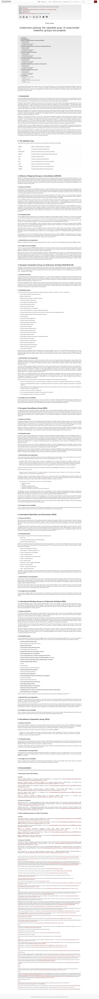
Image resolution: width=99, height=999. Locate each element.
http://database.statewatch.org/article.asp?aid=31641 (32, 927)
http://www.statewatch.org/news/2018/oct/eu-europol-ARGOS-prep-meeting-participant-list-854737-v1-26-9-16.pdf (60, 911)
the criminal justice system (51, 9)
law (29, 9)
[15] (21, 231)
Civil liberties (25, 9)
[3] (38, 114)
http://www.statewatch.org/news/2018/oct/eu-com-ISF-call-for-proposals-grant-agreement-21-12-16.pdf (47, 852)
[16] (54, 236)
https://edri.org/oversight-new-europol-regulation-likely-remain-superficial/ (60, 918)
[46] (68, 693)
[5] (59, 130)
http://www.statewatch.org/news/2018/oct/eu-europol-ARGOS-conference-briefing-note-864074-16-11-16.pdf (41, 783)
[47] (39, 701)
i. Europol (23, 77)
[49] (73, 727)
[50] (39, 734)
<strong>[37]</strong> (46, 477)
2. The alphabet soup (24, 39)
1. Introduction (23, 37)
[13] (37, 221)
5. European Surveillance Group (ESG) (28, 52)
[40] (55, 529)
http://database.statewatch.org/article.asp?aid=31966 (26, 876)
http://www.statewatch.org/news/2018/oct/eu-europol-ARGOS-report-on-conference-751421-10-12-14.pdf (40, 797)
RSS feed (38, 997)
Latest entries (54, 997)
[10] (63, 203)
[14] (60, 230)
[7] (42, 192)
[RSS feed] (73, 1)
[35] (74, 467)
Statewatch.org (26, 12)
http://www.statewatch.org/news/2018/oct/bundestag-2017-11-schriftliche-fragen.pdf (31, 983)
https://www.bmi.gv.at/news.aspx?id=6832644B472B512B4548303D (43, 894)
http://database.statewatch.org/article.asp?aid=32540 (46, 960)
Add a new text (64, 997)
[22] (31, 348)
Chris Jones (25, 8)
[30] (72, 424)
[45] (40, 624)
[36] (44, 473)
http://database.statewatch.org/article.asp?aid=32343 (51, 932)
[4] (34, 127)
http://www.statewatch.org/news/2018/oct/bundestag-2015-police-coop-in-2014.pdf (34, 975)
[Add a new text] (77, 1)
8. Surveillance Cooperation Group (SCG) (29, 69)
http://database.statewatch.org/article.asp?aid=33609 (66, 904)
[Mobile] (71, 1)
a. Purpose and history (25, 41)
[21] (40, 280)
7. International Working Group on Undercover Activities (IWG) (33, 64)
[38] (66, 493)
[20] (21, 269)
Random (33, 997)
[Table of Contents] (39, 1)
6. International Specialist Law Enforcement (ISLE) (30, 58)
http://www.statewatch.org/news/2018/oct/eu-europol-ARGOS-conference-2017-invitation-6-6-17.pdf (61, 888)
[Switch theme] (79, 1)
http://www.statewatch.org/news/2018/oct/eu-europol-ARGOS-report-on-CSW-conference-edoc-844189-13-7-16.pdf (42, 830)
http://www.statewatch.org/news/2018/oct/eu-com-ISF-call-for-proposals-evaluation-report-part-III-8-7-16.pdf (60, 957)
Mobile (59, 997)
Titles (41, 997)
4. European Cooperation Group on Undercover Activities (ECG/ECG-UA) (35, 46)
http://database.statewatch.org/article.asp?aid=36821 (69, 864)
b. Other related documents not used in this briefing (30, 80)
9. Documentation (24, 75)
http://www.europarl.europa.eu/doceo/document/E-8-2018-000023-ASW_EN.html (67, 950)
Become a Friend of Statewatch (29, 13)
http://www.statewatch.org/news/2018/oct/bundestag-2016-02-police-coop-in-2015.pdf (35, 974)
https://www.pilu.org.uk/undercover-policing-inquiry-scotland (57, 862)
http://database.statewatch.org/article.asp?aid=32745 (58, 872)
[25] (44, 371)
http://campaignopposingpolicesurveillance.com (61, 858)
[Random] (75, 1)
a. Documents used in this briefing (27, 76)
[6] (34, 179)
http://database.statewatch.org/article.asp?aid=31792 (26, 879)
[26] (44, 393)
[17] (54, 253)
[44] (39, 607)
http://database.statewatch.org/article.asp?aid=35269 (54, 868)
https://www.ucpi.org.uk (31, 861)
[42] (25, 572)
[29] (40, 422)
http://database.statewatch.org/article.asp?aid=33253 (69, 857)
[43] (48, 587)
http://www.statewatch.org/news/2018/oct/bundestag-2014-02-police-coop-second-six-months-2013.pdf (54, 976)
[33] (56, 446)
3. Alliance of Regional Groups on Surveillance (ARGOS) (32, 40)
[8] (77, 199)
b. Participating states (25, 42)
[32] (61, 445)
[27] (64, 399)
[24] (24, 354)
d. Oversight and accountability (26, 45)
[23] (65, 350)
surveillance (42, 9)
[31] (57, 437)
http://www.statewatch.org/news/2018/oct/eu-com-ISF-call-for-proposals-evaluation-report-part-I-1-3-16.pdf (62, 955)
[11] (22, 210)
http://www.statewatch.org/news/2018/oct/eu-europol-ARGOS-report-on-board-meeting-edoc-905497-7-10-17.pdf (42, 790)
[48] (78, 706)
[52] (42, 746)
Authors (45, 997)
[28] (71, 400)
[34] (75, 464)
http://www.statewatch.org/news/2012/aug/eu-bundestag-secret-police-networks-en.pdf (49, 922)
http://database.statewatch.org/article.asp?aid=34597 (63, 870)
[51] (23, 743)
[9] (74, 200)
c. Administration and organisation (27, 43)
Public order (36, 9)
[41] (49, 544)
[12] (63, 216)
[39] (78, 498)
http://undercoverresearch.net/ (23, 859)
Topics (49, 997)
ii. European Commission (26, 78)
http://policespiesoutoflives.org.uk (34, 858)
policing (32, 9)
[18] (71, 256)
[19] (51, 258)
